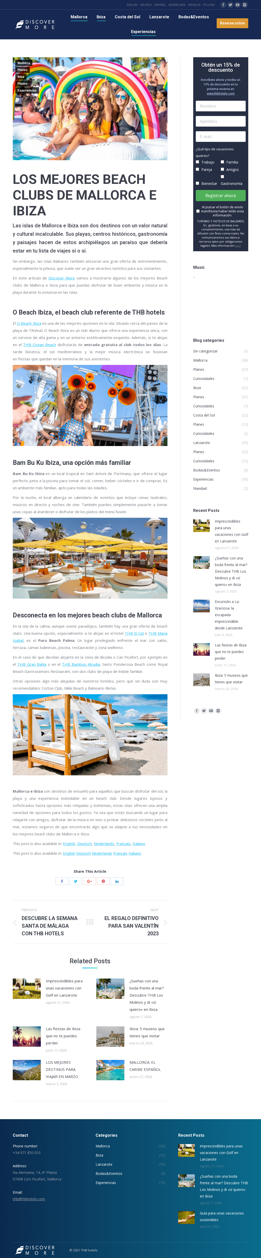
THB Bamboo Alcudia (81, 664)
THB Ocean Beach (39, 344)
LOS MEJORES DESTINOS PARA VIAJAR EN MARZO (62, 1069)
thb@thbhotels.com (29, 1198)
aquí (238, 245)
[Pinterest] (103, 881)
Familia (231, 162)
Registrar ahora (220, 195)
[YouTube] (237, 5)
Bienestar (208, 183)
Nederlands (104, 843)
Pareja (206, 169)
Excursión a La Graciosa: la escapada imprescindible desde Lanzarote (229, 614)
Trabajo (207, 162)
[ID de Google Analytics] (89, 881)
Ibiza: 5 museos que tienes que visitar (147, 1032)
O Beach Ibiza (29, 323)
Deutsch (84, 843)
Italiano (139, 843)
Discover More (61, 277)
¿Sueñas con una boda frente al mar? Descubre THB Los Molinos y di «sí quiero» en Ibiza (146, 995)
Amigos (232, 169)
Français (123, 843)
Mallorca (24, 63)
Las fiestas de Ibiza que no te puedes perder (63, 1035)
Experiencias (27, 90)
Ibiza (21, 77)
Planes (23, 70)
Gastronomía (231, 183)
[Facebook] (223, 5)
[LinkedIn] (117, 881)
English (69, 843)
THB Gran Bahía (31, 664)
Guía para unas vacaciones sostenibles (222, 1216)
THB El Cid (134, 633)
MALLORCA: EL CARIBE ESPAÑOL (145, 1066)
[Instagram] (245, 5)
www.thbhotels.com (221, 93)
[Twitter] (230, 5)
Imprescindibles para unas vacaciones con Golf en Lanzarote (64, 988)
